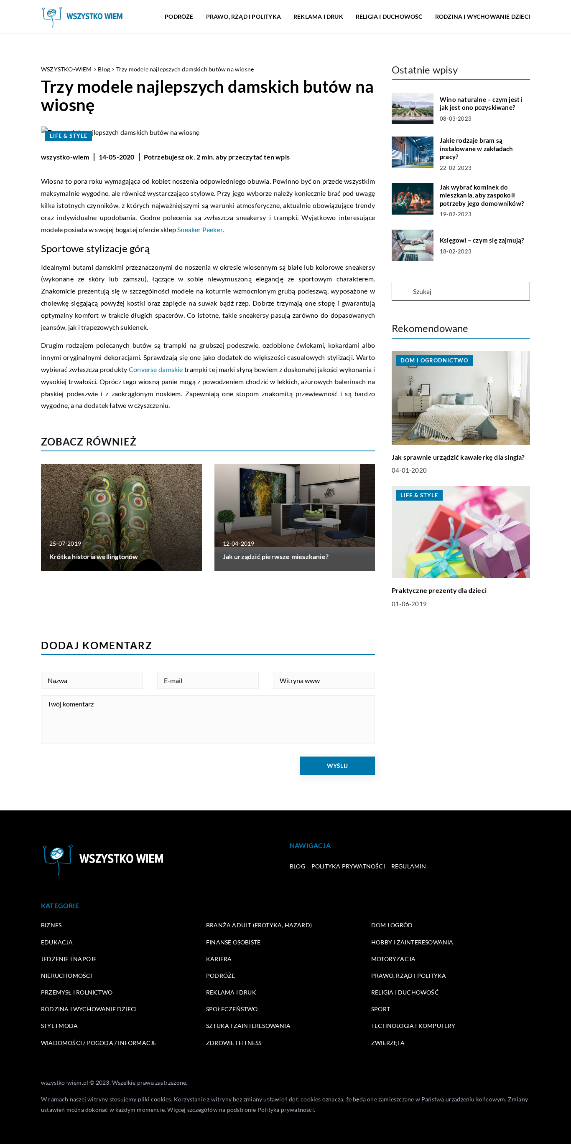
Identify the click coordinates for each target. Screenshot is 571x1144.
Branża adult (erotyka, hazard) (259, 925)
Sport (380, 1008)
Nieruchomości (66, 975)
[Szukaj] (402, 292)
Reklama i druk (318, 16)
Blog (297, 866)
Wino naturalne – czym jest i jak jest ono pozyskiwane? (481, 103)
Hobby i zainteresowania (412, 942)
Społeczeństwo (232, 1008)
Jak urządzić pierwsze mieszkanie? (276, 556)
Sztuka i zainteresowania (248, 1025)
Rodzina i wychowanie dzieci (482, 16)
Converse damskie (156, 369)
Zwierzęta (388, 1042)
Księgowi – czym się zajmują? (482, 240)
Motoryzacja (393, 958)
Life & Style (68, 135)
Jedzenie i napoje (69, 958)
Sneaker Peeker (199, 229)
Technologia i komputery (413, 1025)
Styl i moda (59, 1025)
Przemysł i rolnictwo (76, 992)
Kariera (219, 958)
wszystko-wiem (65, 157)
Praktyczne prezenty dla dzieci (439, 590)
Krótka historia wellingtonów (93, 556)
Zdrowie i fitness (233, 1042)
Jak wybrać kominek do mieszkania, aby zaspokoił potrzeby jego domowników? (482, 195)
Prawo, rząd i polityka (243, 16)
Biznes (51, 925)
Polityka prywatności (348, 866)
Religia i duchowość (389, 16)
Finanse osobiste (233, 942)
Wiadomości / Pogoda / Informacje (98, 1042)
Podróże (179, 16)
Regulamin (408, 866)
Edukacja (57, 942)
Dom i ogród (392, 925)
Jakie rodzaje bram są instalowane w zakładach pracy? (476, 148)
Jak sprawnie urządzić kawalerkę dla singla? (458, 457)
